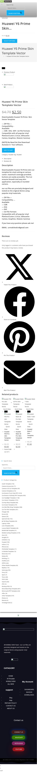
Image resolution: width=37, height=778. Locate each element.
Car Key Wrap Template (9, 502)
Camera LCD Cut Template (9, 488)
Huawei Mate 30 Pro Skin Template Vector (19, 436)
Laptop (4, 523)
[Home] (2, 56)
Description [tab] (7, 159)
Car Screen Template (8, 505)
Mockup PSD (5, 586)
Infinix (4, 544)
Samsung (4, 570)
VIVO (3, 579)
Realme (4, 568)
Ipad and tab (5, 519)
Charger (4, 512)
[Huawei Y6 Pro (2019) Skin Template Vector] (9, 91)
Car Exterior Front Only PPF (10, 493)
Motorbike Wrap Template (9, 589)
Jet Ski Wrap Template (8, 521)
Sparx (3, 575)
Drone (4, 514)
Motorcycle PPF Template (9, 591)
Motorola (4, 554)
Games (4, 516)
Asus (3, 535)
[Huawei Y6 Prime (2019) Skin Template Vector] (9, 78)
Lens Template (6, 526)
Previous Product (9, 72)
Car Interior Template (8, 500)
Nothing (4, 558)
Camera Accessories (7, 486)
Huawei (10, 155)
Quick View (7, 409)
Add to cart (8, 150)
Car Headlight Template (9, 498)
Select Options (9, 41)
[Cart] (33, 9)
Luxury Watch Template (9, 528)
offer (3, 593)
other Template (6, 596)
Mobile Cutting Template (9, 533)
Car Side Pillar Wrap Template (10, 507)
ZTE (3, 584)
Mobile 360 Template (8, 530)
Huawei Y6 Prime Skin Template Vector (18, 56)
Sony (3, 572)
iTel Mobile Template (8, 549)
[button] (1, 4)
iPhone (4, 547)
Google (4, 537)
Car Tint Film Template (8, 509)
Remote (4, 600)
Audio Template (6, 484)
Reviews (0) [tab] (7, 161)
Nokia (3, 556)
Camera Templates (7, 491)
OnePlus (4, 561)
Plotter (4, 598)
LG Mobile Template (8, 551)
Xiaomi (4, 582)
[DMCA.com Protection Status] (6, 1)
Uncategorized (6, 603)
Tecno (3, 577)
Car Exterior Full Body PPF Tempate (12, 495)
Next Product (8, 85)
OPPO (3, 563)
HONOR (4, 540)
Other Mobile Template (8, 565)
